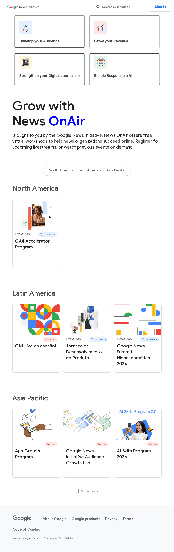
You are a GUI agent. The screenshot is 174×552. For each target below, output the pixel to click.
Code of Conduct (27, 529)
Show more (87, 491)
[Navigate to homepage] (23, 7)
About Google (54, 519)
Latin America (89, 170)
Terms (128, 519)
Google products (86, 519)
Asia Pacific (115, 170)
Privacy (111, 519)
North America (61, 170)
